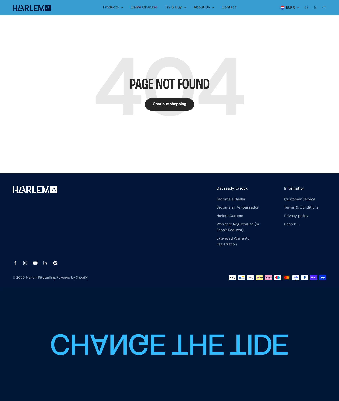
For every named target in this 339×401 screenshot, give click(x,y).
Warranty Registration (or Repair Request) (237, 227)
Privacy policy (296, 216)
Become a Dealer (230, 199)
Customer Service (299, 199)
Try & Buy (173, 7)
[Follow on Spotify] (55, 263)
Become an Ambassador (237, 208)
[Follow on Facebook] (15, 263)
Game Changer (144, 7)
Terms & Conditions (301, 208)
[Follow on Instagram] (25, 263)
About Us (202, 7)
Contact (229, 7)
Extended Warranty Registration (233, 241)
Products (111, 7)
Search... (291, 224)
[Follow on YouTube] (35, 263)
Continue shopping (169, 104)
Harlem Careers (229, 216)
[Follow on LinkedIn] (45, 263)
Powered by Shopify (72, 277)
